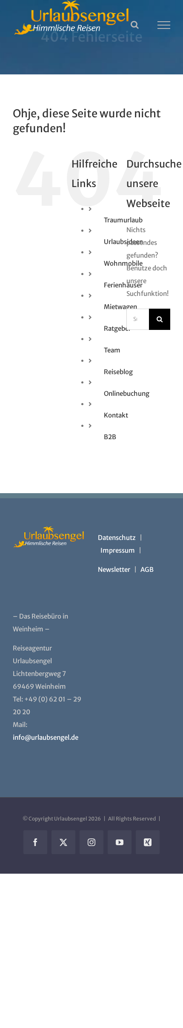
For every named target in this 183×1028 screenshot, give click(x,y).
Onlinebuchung (126, 393)
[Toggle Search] (135, 24)
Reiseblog (118, 372)
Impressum (117, 550)
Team (112, 350)
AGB (147, 569)
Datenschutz (117, 538)
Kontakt (116, 415)
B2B (110, 437)
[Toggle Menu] (164, 25)
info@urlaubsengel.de (45, 737)
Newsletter (114, 569)
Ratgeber (117, 328)
